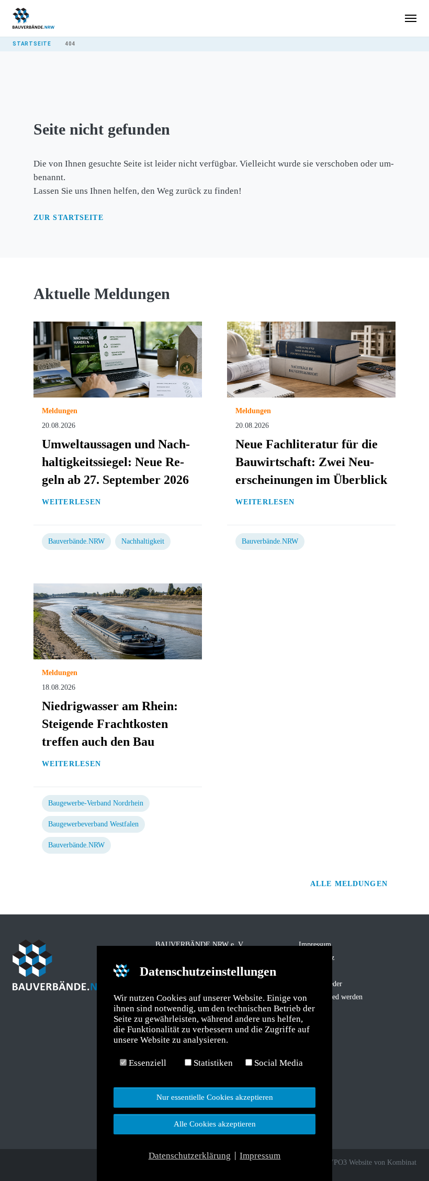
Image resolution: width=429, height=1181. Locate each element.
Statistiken (212, 1063)
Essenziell (146, 1063)
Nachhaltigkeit (142, 541)
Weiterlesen (71, 502)
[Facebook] (18, 1163)
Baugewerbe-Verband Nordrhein (95, 803)
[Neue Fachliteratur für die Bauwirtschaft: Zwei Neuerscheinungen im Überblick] (311, 359)
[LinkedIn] (47, 1163)
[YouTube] (62, 1163)
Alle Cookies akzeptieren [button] (215, 1123)
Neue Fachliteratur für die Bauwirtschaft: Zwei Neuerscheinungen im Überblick (311, 462)
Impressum (315, 944)
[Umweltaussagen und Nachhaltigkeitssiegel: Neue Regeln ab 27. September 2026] (117, 359)
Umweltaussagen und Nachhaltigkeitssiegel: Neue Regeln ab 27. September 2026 (116, 462)
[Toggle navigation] (410, 18)
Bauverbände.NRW (76, 541)
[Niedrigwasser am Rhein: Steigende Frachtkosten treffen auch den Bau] (117, 621)
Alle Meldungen (350, 884)
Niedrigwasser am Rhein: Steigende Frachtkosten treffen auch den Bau (110, 723)
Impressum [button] (260, 1156)
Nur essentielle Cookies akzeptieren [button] (214, 1096)
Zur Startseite (68, 218)
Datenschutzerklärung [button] (190, 1156)
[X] (32, 1163)
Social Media (277, 1063)
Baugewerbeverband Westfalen (93, 824)
